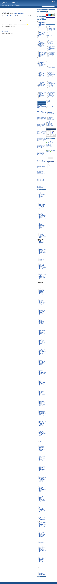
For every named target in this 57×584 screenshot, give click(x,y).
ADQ (43, 112)
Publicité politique (42, 61)
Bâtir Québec (41, 292)
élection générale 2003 (40, 105)
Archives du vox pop (40, 15)
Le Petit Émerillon (42, 365)
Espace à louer (41, 241)
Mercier (41, 154)
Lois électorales (40, 44)
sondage (38, 182)
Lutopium (40, 381)
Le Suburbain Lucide (42, 372)
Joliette (38, 145)
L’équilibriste (41, 244)
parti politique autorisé (40, 162)
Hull (45, 139)
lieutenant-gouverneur (42, 148)
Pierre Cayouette (42, 229)
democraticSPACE (42, 467)
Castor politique (41, 299)
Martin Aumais (41, 391)
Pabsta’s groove (41, 401)
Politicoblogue (41, 410)
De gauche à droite (42, 310)
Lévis (38, 146)
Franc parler (41, 203)
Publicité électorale (42, 54)
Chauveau (41, 126)
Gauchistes (41, 573)
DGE (40, 51)
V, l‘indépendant (41, 435)
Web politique (22, 13)
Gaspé (44, 138)
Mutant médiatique (42, 395)
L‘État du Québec (51, 36)
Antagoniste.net (41, 290)
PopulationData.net (42, 499)
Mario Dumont (42, 152)
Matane (43, 153)
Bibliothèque (49, 107)
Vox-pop (48, 121)
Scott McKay (42, 180)
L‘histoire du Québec (51, 29)
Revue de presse (42, 32)
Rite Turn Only (41, 561)
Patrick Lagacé (41, 228)
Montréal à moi (41, 558)
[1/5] (2, 26)
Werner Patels (41, 566)
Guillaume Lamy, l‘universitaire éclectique (41, 323)
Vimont (42, 187)
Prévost (40, 167)
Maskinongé (38, 153)
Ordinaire (40, 400)
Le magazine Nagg (42, 361)
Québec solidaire (42, 84)
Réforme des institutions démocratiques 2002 (51, 91)
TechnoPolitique (41, 425)
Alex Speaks (41, 445)
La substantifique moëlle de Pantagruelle (42, 338)
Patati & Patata (41, 559)
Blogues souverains (42, 571)
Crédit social (41, 132)
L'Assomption (40, 146)
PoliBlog (40, 490)
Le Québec (49, 27)
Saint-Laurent (41, 178)
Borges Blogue (41, 298)
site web (44, 181)
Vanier (40, 186)
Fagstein (40, 202)
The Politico (41, 234)
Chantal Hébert (41, 197)
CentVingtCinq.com (42, 460)
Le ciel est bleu (41, 359)
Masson (41, 153)
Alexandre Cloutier (42, 264)
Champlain (43, 125)
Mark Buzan (41, 390)
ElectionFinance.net (42, 469)
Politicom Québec (42, 411)
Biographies (50, 112)
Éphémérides (41, 31)
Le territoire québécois (51, 28)
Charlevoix (38, 126)
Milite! (40, 393)
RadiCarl (40, 416)
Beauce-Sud (38, 118)
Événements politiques (41, 30)
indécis (43, 140)
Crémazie (44, 132)
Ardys (40, 448)
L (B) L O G (41, 481)
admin (41, 112)
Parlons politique (42, 402)
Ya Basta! (40, 441)
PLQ (38, 165)
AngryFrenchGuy (42, 288)
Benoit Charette (41, 265)
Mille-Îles (43, 154)
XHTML (39, 580)
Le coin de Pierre (42, 556)
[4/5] (4, 26)
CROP (39, 133)
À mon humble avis (42, 283)
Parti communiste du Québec (40, 159)
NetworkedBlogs (50, 161)
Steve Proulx (41, 233)
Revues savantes (51, 113)
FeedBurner (52, 159)
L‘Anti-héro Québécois (42, 382)
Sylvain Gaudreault (42, 279)
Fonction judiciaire (51, 41)
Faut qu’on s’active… (42, 314)
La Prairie (41, 147)
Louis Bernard (41, 379)
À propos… (49, 26)
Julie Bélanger (41, 243)
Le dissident (41, 360)
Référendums (41, 55)
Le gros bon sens (42, 251)
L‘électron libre (41, 384)
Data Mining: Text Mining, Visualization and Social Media (42, 465)
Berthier (45, 118)
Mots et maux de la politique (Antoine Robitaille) (42, 223)
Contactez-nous (49, 124)
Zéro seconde (41, 542)
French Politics (41, 475)
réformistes (40, 171)
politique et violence (42, 412)
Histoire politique (42, 91)
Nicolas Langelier (42, 225)
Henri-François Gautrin (42, 269)
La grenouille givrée (42, 333)
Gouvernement (50, 116)
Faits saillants (41, 242)
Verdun (41, 187)
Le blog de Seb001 (42, 345)
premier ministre (43, 167)
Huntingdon (38, 140)
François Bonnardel (42, 268)
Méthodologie (41, 95)
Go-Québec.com (41, 321)
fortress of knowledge (42, 471)
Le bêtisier (41, 248)
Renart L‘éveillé (41, 422)
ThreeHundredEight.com (43, 519)
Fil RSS (54, 1)
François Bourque (42, 204)
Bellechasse (41, 118)
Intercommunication (42, 526)
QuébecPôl (41, 502)
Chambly (38, 124)
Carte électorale (41, 45)
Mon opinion (41, 258)
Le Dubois (41, 250)
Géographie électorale (42, 477)
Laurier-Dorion (44, 147)
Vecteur (40, 260)
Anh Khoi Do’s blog (42, 289)
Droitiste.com (41, 572)
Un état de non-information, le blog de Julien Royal (42, 433)
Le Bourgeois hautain (42, 249)
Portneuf (44, 166)
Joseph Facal (41, 273)
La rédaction (15, 13)
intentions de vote (39, 141)
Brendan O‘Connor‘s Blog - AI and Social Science (42, 456)
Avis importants (49, 123)
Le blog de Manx (41, 344)
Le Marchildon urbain (42, 557)
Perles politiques (41, 405)
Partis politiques (40, 63)
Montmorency (39, 155)
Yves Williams (41, 541)
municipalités (42, 155)
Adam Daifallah (41, 284)
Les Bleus (40, 374)
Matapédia (38, 154)
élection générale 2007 (41, 107)
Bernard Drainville (42, 266)
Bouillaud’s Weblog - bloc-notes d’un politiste (42, 452)
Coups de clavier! (42, 309)
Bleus (40, 119)
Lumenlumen (41, 380)
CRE (38, 133)
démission (41, 133)
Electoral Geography (42, 470)
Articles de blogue (50, 125)
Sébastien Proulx (42, 277)
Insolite (39, 36)
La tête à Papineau (42, 340)
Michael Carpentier (42, 534)
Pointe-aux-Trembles (42, 165)
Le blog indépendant (42, 351)
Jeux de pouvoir (41, 207)
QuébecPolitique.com (10, 2)
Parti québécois (41, 75)
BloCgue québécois (42, 546)
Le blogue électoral (42, 213)
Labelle (43, 146)
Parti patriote (43, 161)
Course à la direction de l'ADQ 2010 (43, 67)
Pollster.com (41, 497)
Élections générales (51, 54)
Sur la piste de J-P (42, 562)
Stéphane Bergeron (42, 278)
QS (39, 168)
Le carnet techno (41, 527)
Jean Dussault (41, 206)
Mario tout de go (41, 533)
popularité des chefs (40, 166)
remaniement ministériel (40, 173)
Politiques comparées (42, 92)
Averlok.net (41, 291)
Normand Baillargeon (42, 489)
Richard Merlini (41, 276)
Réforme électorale (42, 56)
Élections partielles (51, 55)
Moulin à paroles (42, 394)
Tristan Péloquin (41, 235)
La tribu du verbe (42, 341)
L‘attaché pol (41, 383)
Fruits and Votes (41, 476)
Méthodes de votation (42, 53)
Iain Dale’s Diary (41, 478)
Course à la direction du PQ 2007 (42, 77)
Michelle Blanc (41, 536)
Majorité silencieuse (42, 389)
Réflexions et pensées (42, 421)
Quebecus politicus (42, 415)
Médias (19, 13)
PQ (38, 167)
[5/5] (5, 26)
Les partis (49, 50)
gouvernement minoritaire (42, 139)
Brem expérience (42, 547)
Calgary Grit (41, 548)
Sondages (40, 94)
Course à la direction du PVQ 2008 (43, 82)
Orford (45, 155)
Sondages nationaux (42, 97)
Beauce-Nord (44, 117)
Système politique (50, 35)
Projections (41, 96)
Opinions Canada (42, 399)
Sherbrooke (41, 181)
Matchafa (40, 392)
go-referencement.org (42, 524)
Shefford (38, 181)
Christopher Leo (41, 461)
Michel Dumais (41, 535)
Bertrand (38, 119)
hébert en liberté (41, 205)
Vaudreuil (43, 186)
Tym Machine (41, 426)
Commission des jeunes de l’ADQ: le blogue (42, 305)
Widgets (48, 122)
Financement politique (42, 52)
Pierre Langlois (41, 406)
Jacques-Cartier (44, 141)
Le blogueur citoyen (42, 485)
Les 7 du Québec (42, 373)
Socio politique (41, 93)
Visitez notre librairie (40, 18)
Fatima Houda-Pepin (42, 267)
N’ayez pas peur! (42, 537)
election (49, 165)
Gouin (38, 139)
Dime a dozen (41, 549)
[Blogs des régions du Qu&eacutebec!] (50, 147)
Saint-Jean (38, 178)
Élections (39, 21)
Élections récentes (51, 53)
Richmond (43, 174)
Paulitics (40, 560)
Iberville (42, 140)
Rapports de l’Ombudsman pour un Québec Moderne (42, 419)
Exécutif (39, 35)
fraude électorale (41, 138)
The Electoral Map (42, 512)
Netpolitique (41, 488)
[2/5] (3, 26)
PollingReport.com (42, 496)
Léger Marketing (44, 145)
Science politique (41, 85)
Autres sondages (50, 106)
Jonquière (40, 145)
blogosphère (42, 119)
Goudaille (40, 525)
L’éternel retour (41, 332)
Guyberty (40, 325)
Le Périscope (41, 364)
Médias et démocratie (42, 218)
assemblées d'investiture (40, 117)
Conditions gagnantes (42, 308)
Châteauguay (43, 123)
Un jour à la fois (41, 259)
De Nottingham (41, 311)
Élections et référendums (51, 52)
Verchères (38, 187)
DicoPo (40, 468)
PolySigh (40, 498)
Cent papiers (41, 196)
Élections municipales (42, 26)
